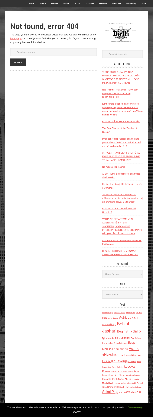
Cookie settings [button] (135, 407)
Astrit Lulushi (129, 317)
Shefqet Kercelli (115, 387)
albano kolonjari (107, 313)
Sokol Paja (110, 391)
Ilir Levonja (119, 360)
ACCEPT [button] (77, 412)
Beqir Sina (124, 331)
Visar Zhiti (136, 392)
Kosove (106, 371)
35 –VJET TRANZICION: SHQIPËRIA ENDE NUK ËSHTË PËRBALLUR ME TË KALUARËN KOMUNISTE (121, 156)
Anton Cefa (130, 312)
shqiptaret (138, 387)
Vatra (127, 392)
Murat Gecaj (127, 371)
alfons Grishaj (120, 312)
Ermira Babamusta (120, 343)
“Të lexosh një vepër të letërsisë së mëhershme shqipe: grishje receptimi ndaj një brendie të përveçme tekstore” (122, 198)
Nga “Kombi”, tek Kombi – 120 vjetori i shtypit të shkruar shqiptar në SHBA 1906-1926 (120, 93)
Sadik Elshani (137, 383)
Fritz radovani (123, 355)
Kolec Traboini (117, 367)
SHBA (104, 387)
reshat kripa (126, 383)
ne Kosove (110, 375)
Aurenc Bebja (109, 324)
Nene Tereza (120, 375)
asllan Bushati (113, 318)
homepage (16, 38)
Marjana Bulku (117, 371)
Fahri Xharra (120, 349)
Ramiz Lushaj (114, 383)
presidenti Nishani (133, 375)
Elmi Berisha (136, 338)
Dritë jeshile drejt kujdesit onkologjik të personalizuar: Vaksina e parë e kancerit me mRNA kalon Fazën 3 (121, 142)
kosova (129, 366)
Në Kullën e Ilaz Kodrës (113, 166)
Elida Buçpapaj (121, 338)
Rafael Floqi (124, 379)
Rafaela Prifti (110, 379)
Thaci (121, 392)
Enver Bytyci (107, 342)
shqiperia (129, 386)
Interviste (132, 361)
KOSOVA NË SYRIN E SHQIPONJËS (121, 121)
